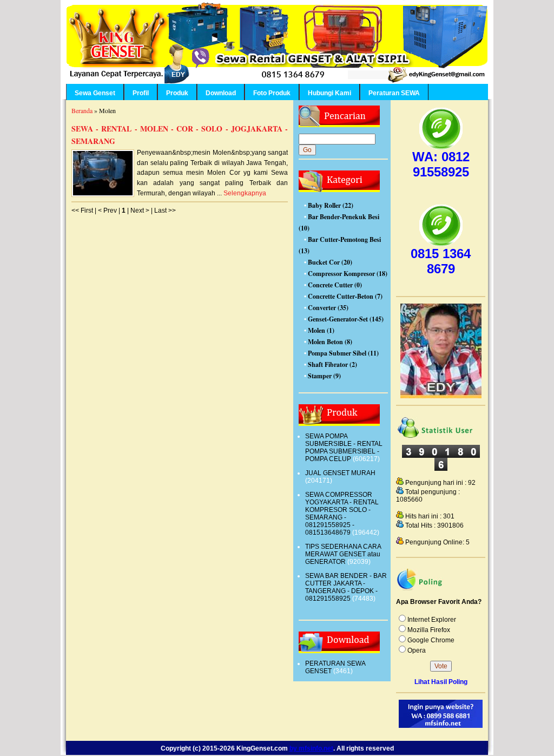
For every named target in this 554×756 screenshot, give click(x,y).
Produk (177, 93)
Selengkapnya (244, 193)
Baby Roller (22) (330, 205)
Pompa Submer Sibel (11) (343, 353)
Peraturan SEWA (394, 93)
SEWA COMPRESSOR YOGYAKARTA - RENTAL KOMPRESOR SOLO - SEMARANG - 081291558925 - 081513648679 (342, 513)
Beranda (82, 110)
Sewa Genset (95, 93)
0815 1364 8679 (441, 261)
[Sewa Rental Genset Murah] (441, 396)
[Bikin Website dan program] (441, 725)
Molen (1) (321, 330)
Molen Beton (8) (330, 341)
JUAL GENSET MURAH (340, 473)
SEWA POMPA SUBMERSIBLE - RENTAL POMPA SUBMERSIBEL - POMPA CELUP (343, 447)
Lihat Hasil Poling (440, 682)
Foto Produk (272, 93)
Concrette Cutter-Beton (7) (345, 296)
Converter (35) (328, 307)
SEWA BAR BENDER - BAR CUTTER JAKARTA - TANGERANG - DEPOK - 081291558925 (346, 587)
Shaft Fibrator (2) (332, 364)
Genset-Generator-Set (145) (346, 319)
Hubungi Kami (329, 93)
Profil (141, 93)
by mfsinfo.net (311, 748)
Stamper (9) (324, 375)
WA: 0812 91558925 (441, 164)
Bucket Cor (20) (330, 262)
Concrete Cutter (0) (335, 285)
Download (221, 93)
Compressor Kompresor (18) (347, 273)
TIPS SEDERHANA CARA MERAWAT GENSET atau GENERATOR (343, 554)
